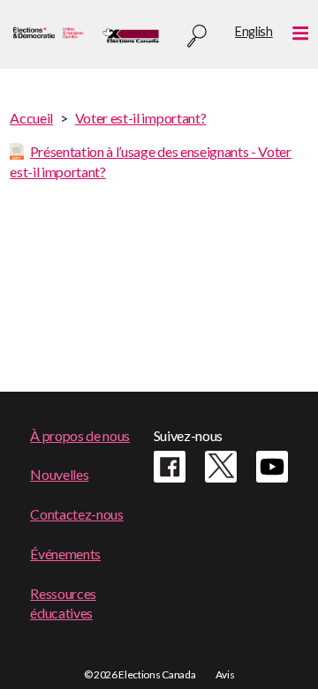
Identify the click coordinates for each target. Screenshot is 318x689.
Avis (225, 674)
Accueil (31, 117)
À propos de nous (80, 435)
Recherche (197, 36)
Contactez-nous (77, 514)
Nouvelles (59, 474)
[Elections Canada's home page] (130, 35)
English (254, 31)
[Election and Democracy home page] (47, 35)
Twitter (221, 467)
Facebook (170, 467)
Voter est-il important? (141, 117)
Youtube (272, 467)
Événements (65, 553)
